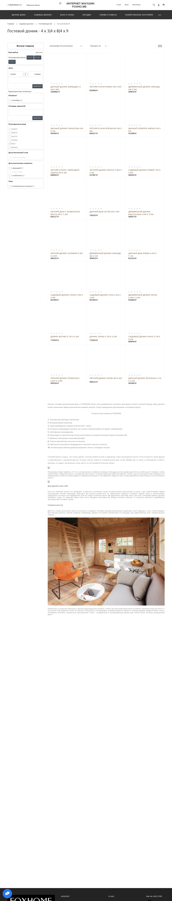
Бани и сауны (67, 15)
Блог (127, 5)
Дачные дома (19, 15)
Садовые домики (43, 15)
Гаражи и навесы (108, 15)
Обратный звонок (33, 5)
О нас (119, 5)
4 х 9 (12, 62)
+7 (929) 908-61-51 (14, 5)
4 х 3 (30, 57)
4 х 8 (37, 57)
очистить (38, 52)
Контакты (136, 5)
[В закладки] (83, 56)
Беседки (87, 15)
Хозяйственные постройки (139, 15)
